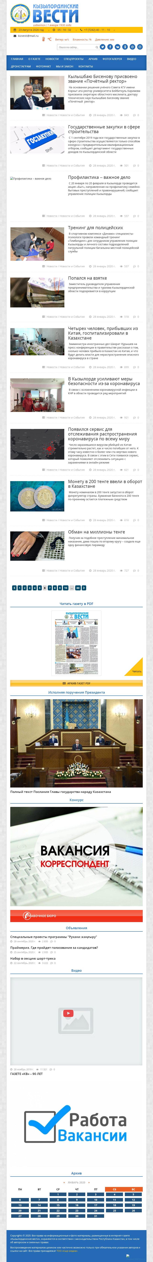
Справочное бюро (40, 916)
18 (114, 1205)
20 (19, 1210)
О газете (34, 59)
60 (77, 588)
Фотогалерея (112, 59)
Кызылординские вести (46, 13)
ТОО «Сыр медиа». (67, 1250)
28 (39, 1216)
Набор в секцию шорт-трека (33, 958)
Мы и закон (64, 66)
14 (39, 1205)
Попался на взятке (87, 278)
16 (76, 1205)
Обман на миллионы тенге (96, 532)
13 (19, 1205)
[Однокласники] (125, 47)
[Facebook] (110, 47)
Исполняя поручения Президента (76, 692)
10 (65, 588)
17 (95, 1205)
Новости (52, 59)
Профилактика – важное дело (99, 177)
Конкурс (77, 800)
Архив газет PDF (78, 683)
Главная (17, 59)
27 (19, 1216)
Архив (93, 59)
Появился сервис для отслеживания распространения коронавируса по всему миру (102, 434)
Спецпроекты (73, 59)
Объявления (76, 928)
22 (58, 1210)
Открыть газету (28, 619)
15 (58, 1205)
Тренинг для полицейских (95, 228)
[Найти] (97, 47)
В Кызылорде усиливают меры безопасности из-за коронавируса (104, 381)
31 (95, 1216)
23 (76, 1210)
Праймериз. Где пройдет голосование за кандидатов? (54, 947)
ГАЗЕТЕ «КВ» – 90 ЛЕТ (26, 1074)
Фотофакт (43, 66)
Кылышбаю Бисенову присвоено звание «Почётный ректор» (102, 78)
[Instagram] (140, 47)
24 (95, 1210)
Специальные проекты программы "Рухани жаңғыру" (53, 937)
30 (76, 1216)
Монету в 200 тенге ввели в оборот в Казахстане (105, 483)
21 (39, 1210)
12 (133, 1200)
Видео (131, 59)
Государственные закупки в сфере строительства (104, 129)
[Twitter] (102, 47)
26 (133, 1210)
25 (114, 1210)
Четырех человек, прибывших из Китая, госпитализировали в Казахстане (103, 333)
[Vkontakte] (117, 47)
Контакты (86, 66)
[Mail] (132, 47)
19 (133, 1205)
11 (114, 1200)
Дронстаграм (21, 66)
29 (58, 1216)
